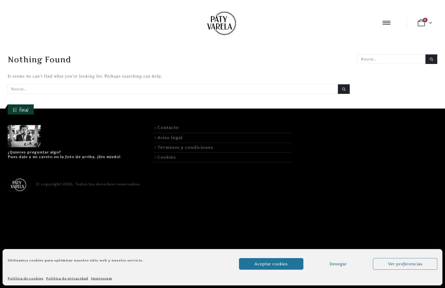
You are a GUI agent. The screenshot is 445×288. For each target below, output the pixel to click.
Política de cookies (26, 278)
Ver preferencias (405, 263)
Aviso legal (170, 137)
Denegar (338, 263)
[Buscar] (344, 89)
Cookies (167, 157)
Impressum (101, 278)
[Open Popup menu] (386, 23)
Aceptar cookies (271, 263)
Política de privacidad (67, 278)
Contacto (168, 127)
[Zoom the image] (24, 128)
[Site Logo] (221, 22)
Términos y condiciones (185, 147)
